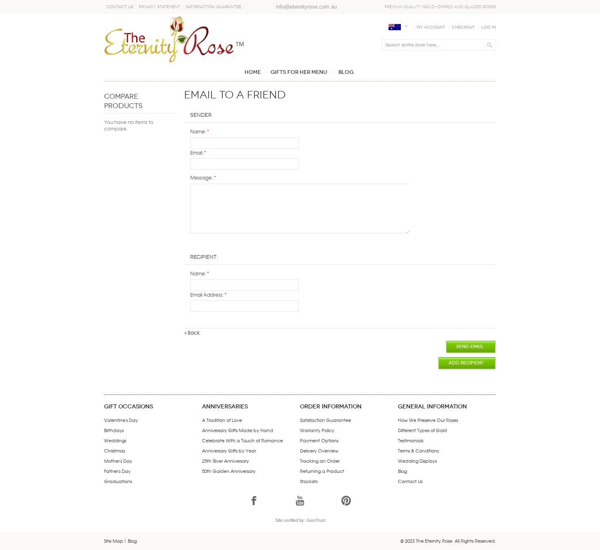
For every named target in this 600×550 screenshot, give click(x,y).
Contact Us (120, 7)
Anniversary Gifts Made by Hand (237, 430)
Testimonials (410, 440)
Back (192, 332)
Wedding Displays (417, 460)
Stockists (309, 481)
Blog (402, 471)
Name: (198, 131)
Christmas (114, 450)
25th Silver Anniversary (225, 460)
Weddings (115, 440)
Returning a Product (322, 471)
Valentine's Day (121, 420)
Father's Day (117, 471)
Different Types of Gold (422, 430)
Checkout (463, 27)
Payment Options (319, 440)
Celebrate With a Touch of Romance (242, 440)
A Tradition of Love (222, 420)
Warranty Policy (317, 430)
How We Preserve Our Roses (428, 420)
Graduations (118, 481)
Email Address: (207, 294)
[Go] (488, 45)
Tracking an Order (320, 460)
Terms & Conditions (418, 450)
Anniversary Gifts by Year (229, 450)
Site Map (113, 540)
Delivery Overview (319, 450)
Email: (196, 152)
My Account (431, 27)
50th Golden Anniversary (229, 471)
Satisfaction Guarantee (213, 7)
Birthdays (114, 430)
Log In (488, 27)
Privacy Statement (159, 7)
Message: (201, 177)
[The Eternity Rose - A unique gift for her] (174, 39)
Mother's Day (118, 460)
